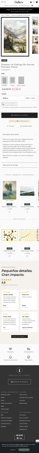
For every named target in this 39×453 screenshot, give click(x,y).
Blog (2, 415)
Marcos (2, 400)
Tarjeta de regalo (20, 382)
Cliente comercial (24, 426)
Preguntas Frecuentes (25, 420)
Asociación (22, 400)
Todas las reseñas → (19, 336)
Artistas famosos (5, 70)
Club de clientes (23, 423)
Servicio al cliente (24, 418)
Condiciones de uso (6, 423)
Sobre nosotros (23, 394)
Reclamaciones (23, 429)
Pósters (3, 397)
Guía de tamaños (10, 104)
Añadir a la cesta (20, 115)
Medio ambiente (23, 403)
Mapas (2, 406)
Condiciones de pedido (6, 420)
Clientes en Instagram (6, 418)
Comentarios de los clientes (26, 397)
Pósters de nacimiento (6, 403)
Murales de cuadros (5, 394)
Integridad (3, 426)
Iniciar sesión (23, 415)
